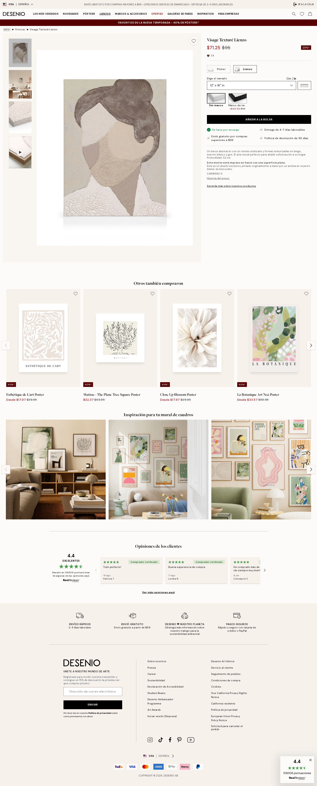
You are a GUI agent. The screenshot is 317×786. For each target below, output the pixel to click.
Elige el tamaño (217, 78)
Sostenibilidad (156, 680)
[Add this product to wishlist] (193, 40)
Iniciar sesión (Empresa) (162, 716)
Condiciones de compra (226, 680)
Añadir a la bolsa (259, 119)
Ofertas (157, 13)
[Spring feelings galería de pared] (158, 470)
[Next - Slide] (314, 101)
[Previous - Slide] (204, 101)
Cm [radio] (289, 78)
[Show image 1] (20, 53)
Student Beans (156, 693)
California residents (223, 703)
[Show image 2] (20, 84)
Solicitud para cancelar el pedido (227, 728)
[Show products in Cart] (310, 14)
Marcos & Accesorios (131, 13)
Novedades (71, 13)
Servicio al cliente (222, 667)
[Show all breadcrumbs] (7, 29)
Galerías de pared (180, 13)
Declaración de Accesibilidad (165, 686)
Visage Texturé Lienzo (43, 29)
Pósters (89, 13)
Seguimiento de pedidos (226, 674)
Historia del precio (218, 178)
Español (24, 4)
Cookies (216, 686)
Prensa (151, 667)
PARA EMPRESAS (228, 13)
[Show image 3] (20, 117)
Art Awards (154, 709)
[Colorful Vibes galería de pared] (261, 470)
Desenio (169, 775)
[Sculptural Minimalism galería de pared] (56, 470)
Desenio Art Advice (223, 661)
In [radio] (295, 78)
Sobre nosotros (156, 661)
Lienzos (105, 13)
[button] (304, 85)
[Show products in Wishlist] (302, 14)
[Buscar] (294, 14)
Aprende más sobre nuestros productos (231, 186)
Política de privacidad (99, 713)
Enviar (93, 704)
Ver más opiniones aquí (158, 592)
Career (151, 674)
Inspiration (205, 13)
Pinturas (20, 29)
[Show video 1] (20, 152)
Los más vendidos (46, 13)
